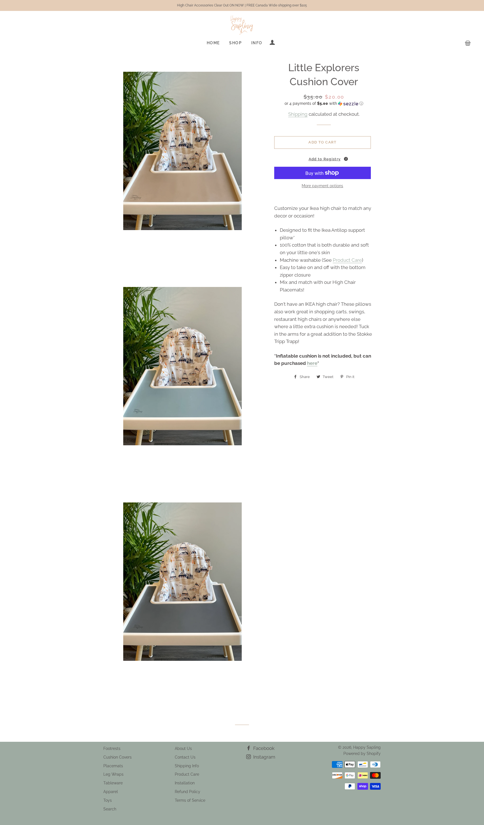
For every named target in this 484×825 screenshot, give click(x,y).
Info (256, 43)
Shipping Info (187, 766)
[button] (324, 103)
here (312, 363)
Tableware (113, 783)
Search (109, 809)
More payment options (322, 186)
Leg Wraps (113, 774)
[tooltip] (346, 159)
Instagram (263, 757)
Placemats (113, 766)
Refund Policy (187, 791)
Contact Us (185, 757)
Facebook (263, 748)
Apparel (110, 791)
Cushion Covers (117, 757)
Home (213, 43)
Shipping (298, 114)
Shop (235, 43)
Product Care (347, 260)
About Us (183, 748)
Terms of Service (190, 800)
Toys (107, 800)
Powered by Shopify (362, 753)
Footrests (111, 748)
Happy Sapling (367, 747)
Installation (185, 783)
